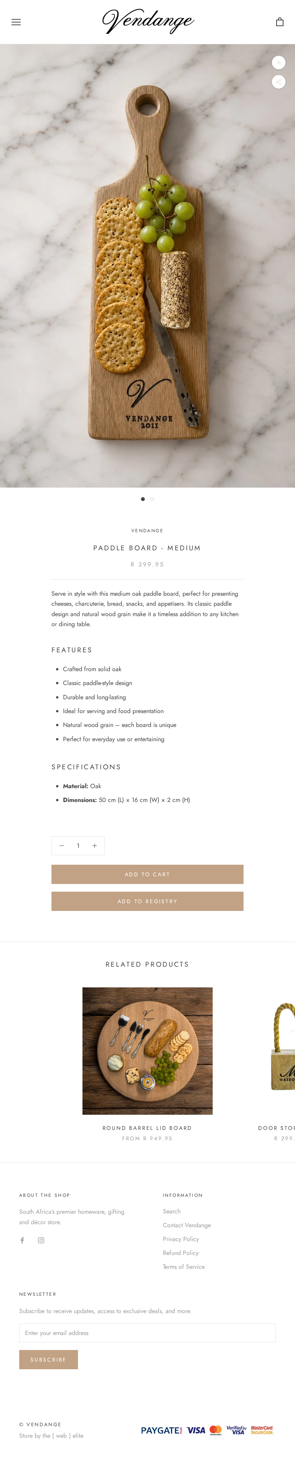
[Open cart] (279, 22)
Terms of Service (184, 1266)
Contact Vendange (187, 1225)
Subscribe (48, 1359)
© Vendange (40, 1424)
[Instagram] (41, 1240)
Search (172, 1211)
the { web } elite (63, 1435)
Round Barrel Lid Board (148, 1128)
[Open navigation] (16, 22)
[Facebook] (22, 1240)
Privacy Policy (181, 1239)
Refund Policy (181, 1252)
